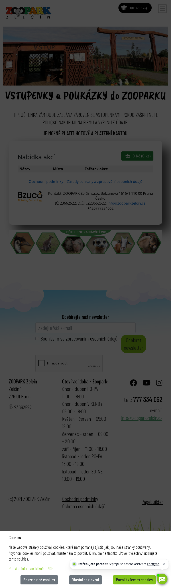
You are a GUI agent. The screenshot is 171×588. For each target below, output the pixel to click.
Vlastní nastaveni (85, 579)
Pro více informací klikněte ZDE (31, 568)
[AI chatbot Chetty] (162, 579)
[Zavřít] (164, 564)
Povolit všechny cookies (134, 579)
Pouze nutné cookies (39, 579)
